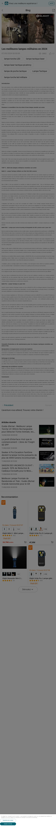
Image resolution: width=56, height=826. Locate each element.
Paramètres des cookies (8, 820)
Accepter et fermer (8, 823)
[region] (28, 820)
